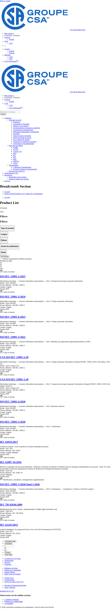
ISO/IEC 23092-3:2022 (12, 337)
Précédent (8, 543)
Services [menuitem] (7, 181)
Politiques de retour (11, 568)
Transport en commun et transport (24, 142)
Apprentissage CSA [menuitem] (11, 173)
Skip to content (5, 1)
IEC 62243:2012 (9, 524)
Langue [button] (7, 49)
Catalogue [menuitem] (7, 118)
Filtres (3, 221)
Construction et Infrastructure (23, 130)
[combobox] (10, 112)
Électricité (16, 122)
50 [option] (1, 267)
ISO (14, 157)
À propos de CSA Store (12, 558)
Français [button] (7, 37)
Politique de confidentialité (13, 601)
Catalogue (7, 564)
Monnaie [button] (7, 55)
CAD (11, 43)
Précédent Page (10, 541)
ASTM (15, 149)
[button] (56, 271)
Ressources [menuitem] (8, 175)
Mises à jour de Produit (12, 574)
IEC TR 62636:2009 (11, 504)
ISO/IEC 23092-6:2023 (12, 316)
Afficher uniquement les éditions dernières (17, 259)
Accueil (7, 192)
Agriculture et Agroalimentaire (23, 144)
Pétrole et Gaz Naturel (20, 126)
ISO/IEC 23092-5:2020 (12, 421)
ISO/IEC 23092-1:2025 (12, 276)
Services (7, 562)
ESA (15, 153)
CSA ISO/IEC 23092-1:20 (14, 379)
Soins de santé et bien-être (22, 136)
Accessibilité (8, 603)
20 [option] (1, 265)
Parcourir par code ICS (17, 171)
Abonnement (8, 560)
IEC (14, 155)
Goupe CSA (17, 151)
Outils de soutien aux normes (19, 179)
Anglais (11, 39)
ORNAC (16, 161)
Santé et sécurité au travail (22, 138)
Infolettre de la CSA (7, 591)
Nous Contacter (9, 587)
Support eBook (9, 572)
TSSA (15, 163)
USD (6, 41)
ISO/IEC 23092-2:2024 (12, 296)
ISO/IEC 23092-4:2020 (12, 401)
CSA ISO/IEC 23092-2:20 (14, 357)
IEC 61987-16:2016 (10, 462)
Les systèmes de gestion (21, 140)
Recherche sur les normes (17, 177)
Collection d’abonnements (22, 167)
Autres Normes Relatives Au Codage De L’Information (23, 194)
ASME (15, 147)
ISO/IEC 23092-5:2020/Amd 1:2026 (20, 484)
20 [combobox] (1, 263)
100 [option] (1, 269)
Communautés (9, 580)
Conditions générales (11, 599)
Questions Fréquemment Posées (15, 585)
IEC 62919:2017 (9, 442)
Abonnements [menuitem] (13, 165)
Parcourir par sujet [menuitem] (15, 120)
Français (12, 53)
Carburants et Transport (21, 124)
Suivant (7, 552)
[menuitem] (62, 122)
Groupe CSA (9, 578)
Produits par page (6, 261)
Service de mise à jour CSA (14, 582)
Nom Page (8, 555)
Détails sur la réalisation (12, 570)
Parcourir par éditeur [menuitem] (16, 146)
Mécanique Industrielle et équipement (26, 132)
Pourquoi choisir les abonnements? (25, 169)
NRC (15, 159)
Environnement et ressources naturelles (26, 128)
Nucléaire (16, 134)
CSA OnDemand (11, 61)
